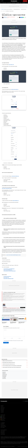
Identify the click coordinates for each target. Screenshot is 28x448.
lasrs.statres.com (11, 64)
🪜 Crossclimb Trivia (3, 420)
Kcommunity (14, 1)
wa (23, 17)
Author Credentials (3, 427)
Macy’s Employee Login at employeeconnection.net (13, 322)
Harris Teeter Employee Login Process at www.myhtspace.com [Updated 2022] (12, 365)
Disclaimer (26, 446)
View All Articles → (23, 307)
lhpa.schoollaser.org (16, 200)
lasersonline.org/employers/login (7, 188)
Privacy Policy (19, 446)
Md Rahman (4, 307)
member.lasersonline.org (14, 89)
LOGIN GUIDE (3, 13)
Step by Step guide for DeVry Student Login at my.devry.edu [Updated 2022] (12, 367)
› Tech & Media (4, 377)
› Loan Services (4, 378)
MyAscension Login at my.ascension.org (8, 9)
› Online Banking (4, 376)
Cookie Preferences (3, 434)
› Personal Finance (4, 375)
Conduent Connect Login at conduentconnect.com (21, 322)
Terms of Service (23, 446)
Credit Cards (2, 406)
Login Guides (2, 405)
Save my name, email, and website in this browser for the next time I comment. (13, 340)
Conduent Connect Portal (23, 9)
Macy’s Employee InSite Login (17, 9)
